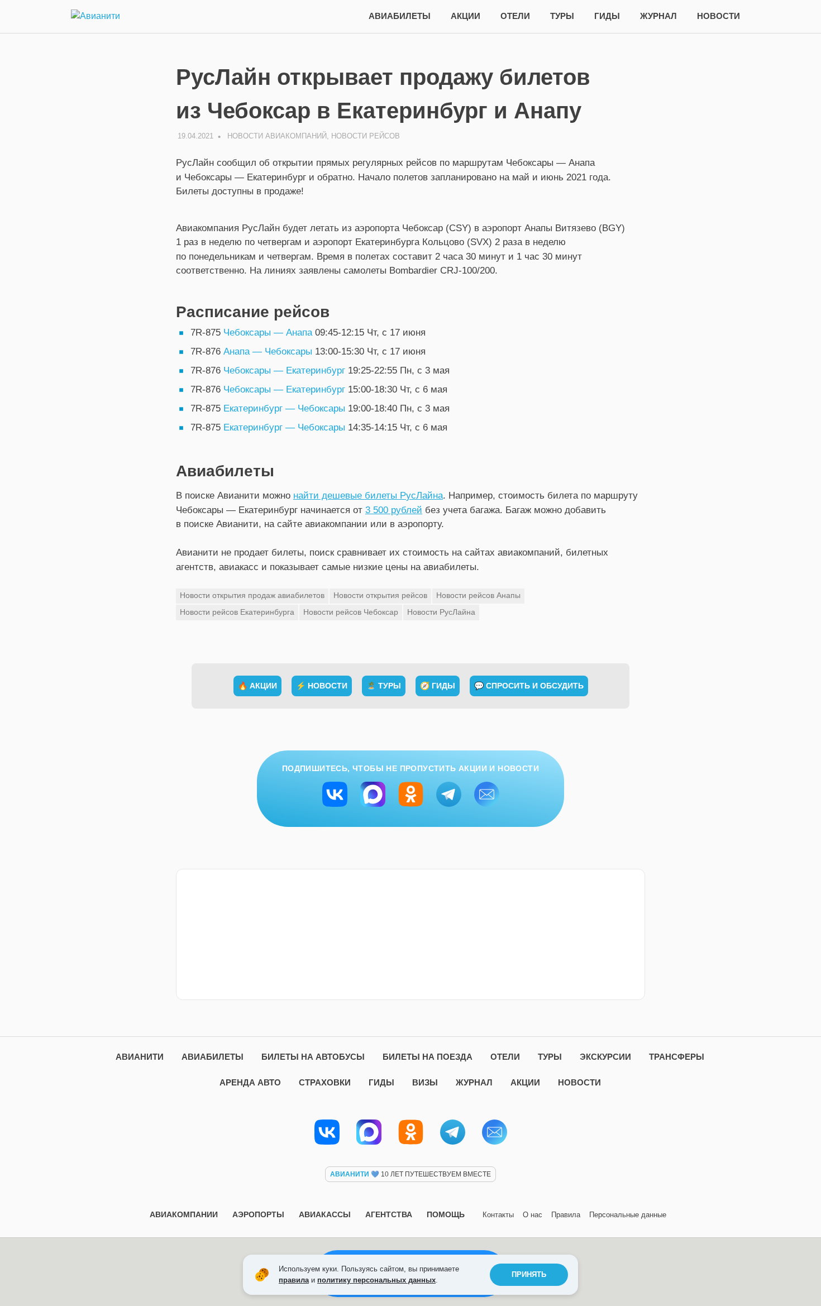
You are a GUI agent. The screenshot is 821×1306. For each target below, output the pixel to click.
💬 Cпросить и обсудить (529, 685)
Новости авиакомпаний (277, 136)
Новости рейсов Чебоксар (350, 611)
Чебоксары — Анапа (267, 332)
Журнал (658, 16)
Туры (562, 16)
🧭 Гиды (437, 685)
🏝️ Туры (383, 685)
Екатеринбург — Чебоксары (284, 408)
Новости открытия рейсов (380, 595)
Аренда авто (250, 1082)
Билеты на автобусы (313, 1056)
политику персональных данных (376, 1280)
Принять (529, 1274)
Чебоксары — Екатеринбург (284, 370)
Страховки (325, 1082)
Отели (515, 16)
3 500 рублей (393, 510)
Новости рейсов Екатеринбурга (237, 611)
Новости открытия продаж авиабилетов (252, 595)
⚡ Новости (321, 685)
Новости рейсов (365, 136)
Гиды (607, 16)
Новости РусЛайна (441, 611)
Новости (718, 16)
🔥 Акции (257, 685)
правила (294, 1280)
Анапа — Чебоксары (267, 351)
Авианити (140, 1056)
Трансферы (676, 1056)
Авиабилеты (400, 16)
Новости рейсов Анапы (478, 595)
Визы (425, 1082)
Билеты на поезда (427, 1056)
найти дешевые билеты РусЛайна (368, 495)
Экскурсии (605, 1056)
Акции (465, 16)
